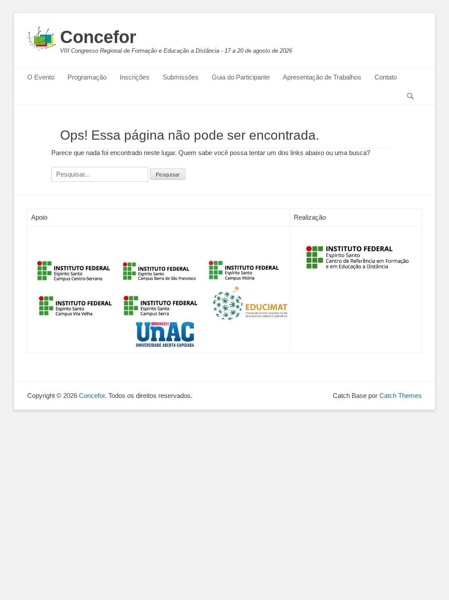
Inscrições (135, 77)
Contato (385, 77)
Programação (87, 77)
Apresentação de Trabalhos (322, 77)
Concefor (98, 37)
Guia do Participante (241, 77)
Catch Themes (400, 395)
